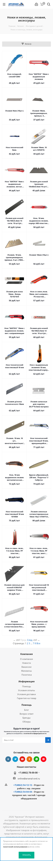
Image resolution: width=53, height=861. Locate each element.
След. (30, 640)
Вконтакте (8, 759)
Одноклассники (29, 759)
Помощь (26, 686)
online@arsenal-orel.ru (29, 778)
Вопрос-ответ (26, 713)
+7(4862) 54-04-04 (22, 791)
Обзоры (26, 721)
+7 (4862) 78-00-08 (28, 772)
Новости (26, 662)
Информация (26, 681)
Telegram (15, 759)
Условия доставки (26, 694)
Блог (26, 709)
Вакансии (26, 666)
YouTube (22, 759)
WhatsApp (36, 759)
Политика (26, 674)
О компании (26, 659)
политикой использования (15, 847)
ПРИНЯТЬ (26, 855)
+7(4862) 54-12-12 (22, 785)
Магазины (26, 670)
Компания (26, 654)
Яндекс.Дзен (43, 759)
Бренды (26, 717)
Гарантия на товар (26, 698)
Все (38, 643)
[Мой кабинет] (36, 4)
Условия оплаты (26, 690)
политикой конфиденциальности (35, 733)
